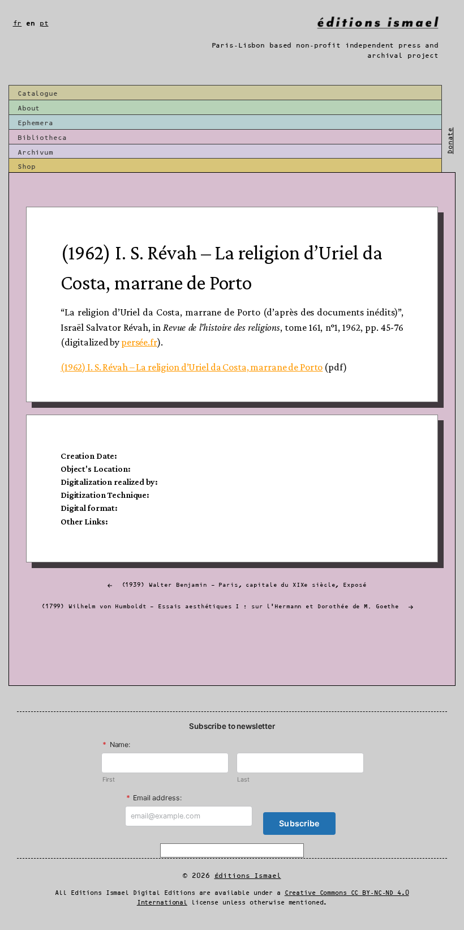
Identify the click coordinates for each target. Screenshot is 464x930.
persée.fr (139, 342)
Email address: (154, 798)
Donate (450, 140)
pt (44, 23)
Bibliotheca (42, 138)
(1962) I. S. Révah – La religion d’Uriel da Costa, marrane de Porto (192, 367)
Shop (26, 167)
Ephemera (35, 123)
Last (243, 779)
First (108, 779)
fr (17, 23)
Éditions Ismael (247, 876)
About (29, 108)
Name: (116, 744)
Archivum (35, 153)
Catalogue (38, 94)
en (30, 23)
